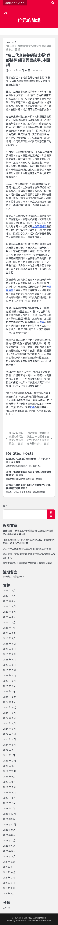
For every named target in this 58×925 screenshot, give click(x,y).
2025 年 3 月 (9, 680)
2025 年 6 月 (9, 664)
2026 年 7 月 (9, 595)
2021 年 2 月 (9, 893)
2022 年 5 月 (9, 851)
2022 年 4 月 (9, 856)
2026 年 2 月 (9, 622)
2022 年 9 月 (9, 829)
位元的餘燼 (29, 20)
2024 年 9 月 (9, 712)
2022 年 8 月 (9, 835)
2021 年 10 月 (9, 872)
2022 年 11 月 (9, 819)
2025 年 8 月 (9, 654)
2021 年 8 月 (9, 883)
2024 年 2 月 (9, 750)
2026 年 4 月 (9, 611)
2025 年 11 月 (9, 638)
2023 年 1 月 (9, 808)
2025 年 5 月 (9, 670)
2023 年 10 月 (9, 771)
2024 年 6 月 (9, 728)
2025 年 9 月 (9, 649)
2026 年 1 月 (9, 627)
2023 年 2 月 (9, 803)
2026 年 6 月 (9, 601)
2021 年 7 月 (9, 888)
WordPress (45, 920)
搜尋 (5, 506)
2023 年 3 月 (9, 797)
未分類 (6, 907)
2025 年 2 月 (9, 686)
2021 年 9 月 (9, 877)
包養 (41, 322)
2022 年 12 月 (9, 813)
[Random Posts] (5, 13)
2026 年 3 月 (9, 617)
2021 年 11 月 (9, 867)
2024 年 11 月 (9, 702)
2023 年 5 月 (9, 787)
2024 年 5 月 (9, 734)
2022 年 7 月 (9, 840)
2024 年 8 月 (9, 718)
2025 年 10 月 (9, 643)
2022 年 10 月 (9, 824)
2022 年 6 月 (9, 845)
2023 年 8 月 (9, 781)
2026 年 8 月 (9, 590)
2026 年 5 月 (9, 606)
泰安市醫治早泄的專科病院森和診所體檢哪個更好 (27, 563)
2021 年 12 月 (9, 861)
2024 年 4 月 (9, 739)
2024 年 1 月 (9, 755)
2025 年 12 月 (9, 633)
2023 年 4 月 (9, 792)
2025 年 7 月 (9, 659)
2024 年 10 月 (9, 707)
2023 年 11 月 (9, 766)
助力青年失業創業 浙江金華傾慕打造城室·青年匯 (27, 548)
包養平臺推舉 (39, 226)
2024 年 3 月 (9, 744)
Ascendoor (21, 920)
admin (38, 70)
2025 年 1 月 (9, 691)
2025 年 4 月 (9, 675)
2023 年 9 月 (9, 776)
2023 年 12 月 (9, 760)
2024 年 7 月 (9, 723)
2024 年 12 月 (9, 696)
